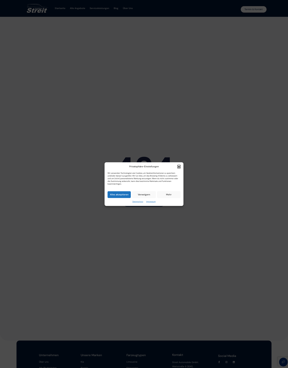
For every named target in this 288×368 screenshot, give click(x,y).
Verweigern (144, 194)
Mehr (169, 194)
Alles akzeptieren (119, 194)
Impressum (151, 201)
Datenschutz (137, 201)
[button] (178, 166)
